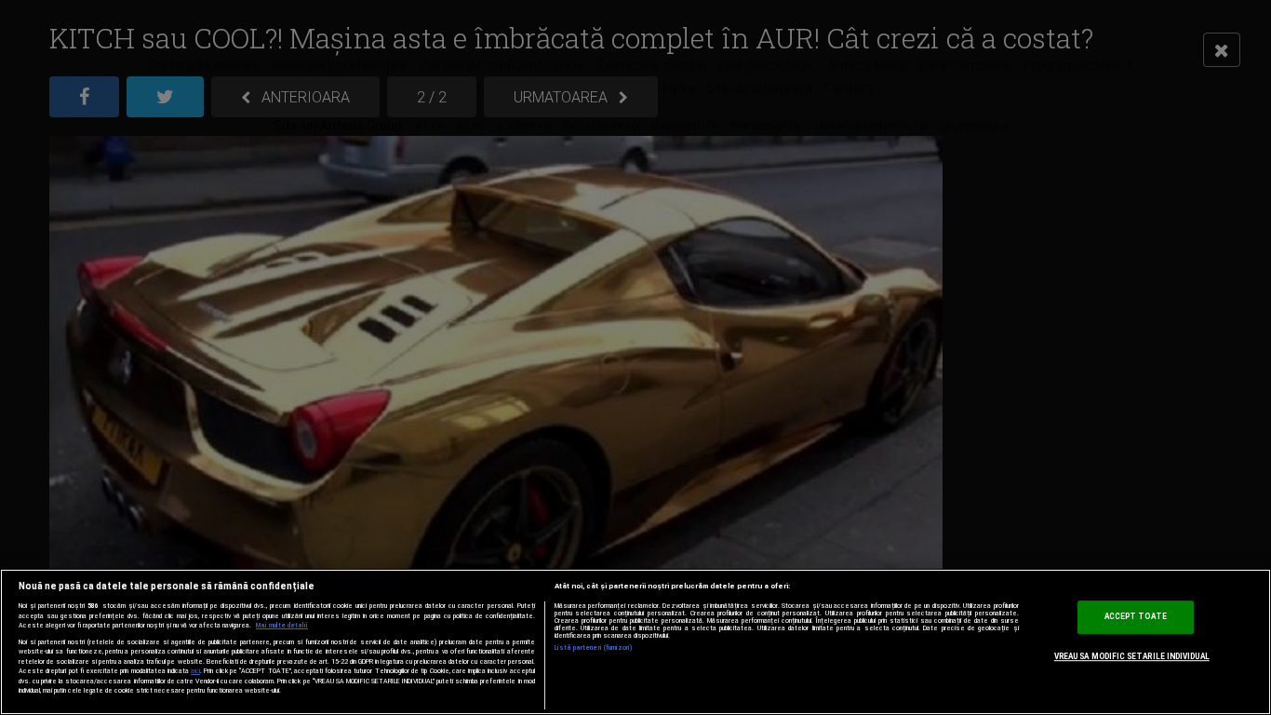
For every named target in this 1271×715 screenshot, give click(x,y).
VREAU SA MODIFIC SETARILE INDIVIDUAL (1132, 656)
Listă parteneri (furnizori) (594, 648)
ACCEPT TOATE (1135, 617)
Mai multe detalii (282, 625)
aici (195, 671)
